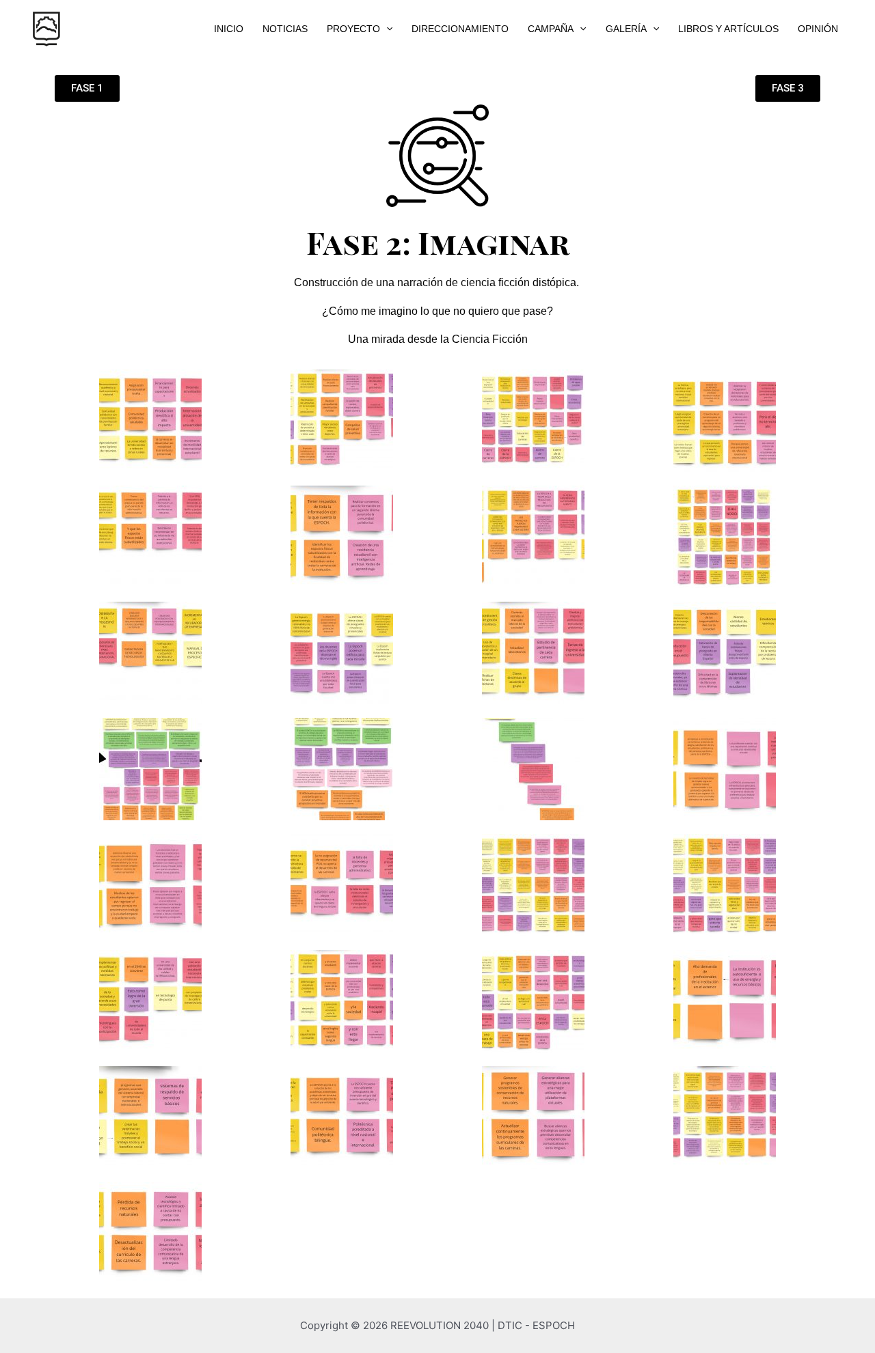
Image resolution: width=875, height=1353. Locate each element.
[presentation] (386, 29)
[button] (87, 88)
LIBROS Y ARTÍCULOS (728, 28)
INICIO (228, 28)
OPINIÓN (818, 28)
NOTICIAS (285, 28)
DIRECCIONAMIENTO (460, 28)
